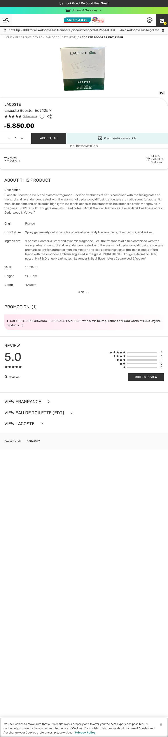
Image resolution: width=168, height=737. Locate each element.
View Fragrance (23, 401)
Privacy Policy (85, 732)
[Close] (161, 724)
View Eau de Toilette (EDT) (34, 413)
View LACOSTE (20, 423)
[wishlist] (42, 116)
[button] (162, 20)
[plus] (22, 138)
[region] (84, 727)
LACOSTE (12, 104)
